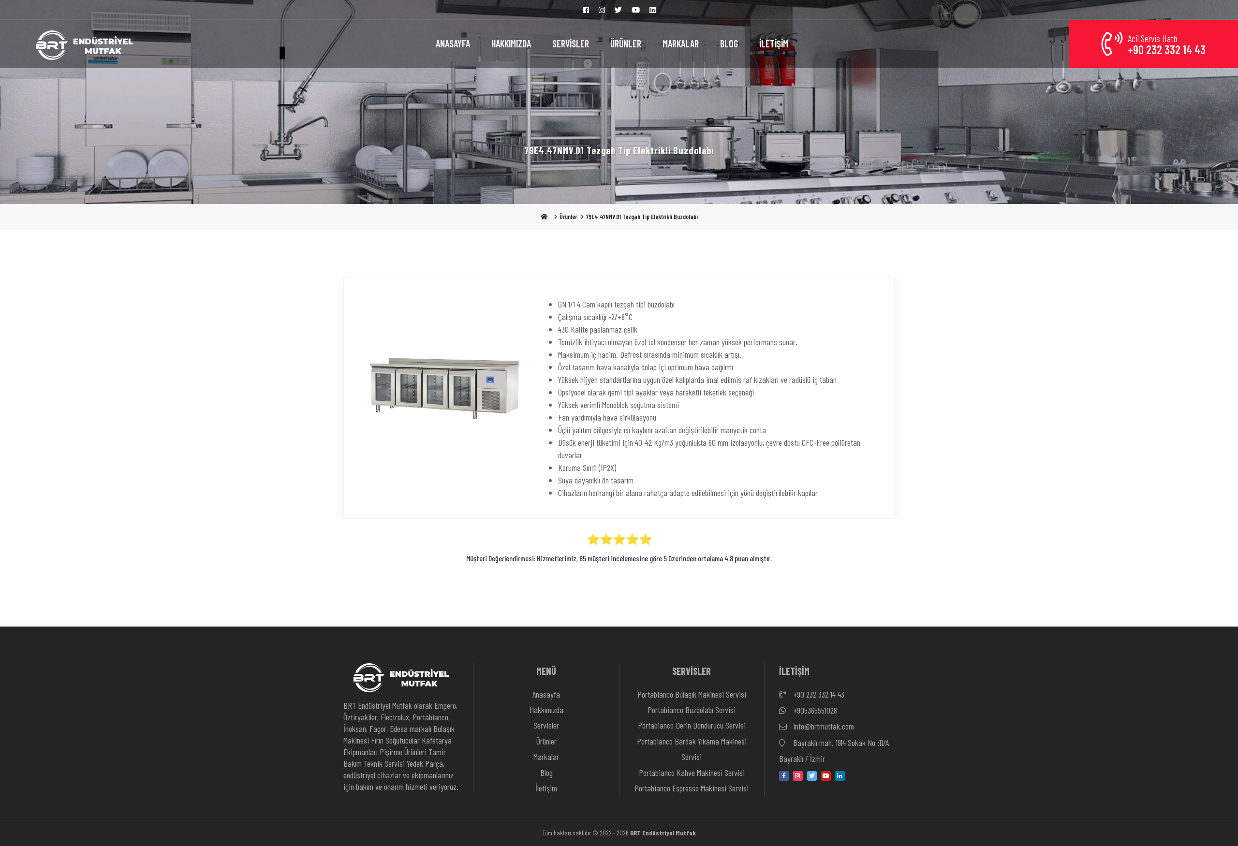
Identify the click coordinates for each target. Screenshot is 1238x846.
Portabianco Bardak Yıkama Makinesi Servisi (692, 749)
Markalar (546, 756)
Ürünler (568, 216)
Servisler (546, 725)
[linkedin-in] (840, 776)
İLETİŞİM (773, 43)
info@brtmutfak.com (822, 726)
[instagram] (798, 776)
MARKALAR (681, 43)
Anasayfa (546, 694)
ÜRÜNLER (625, 43)
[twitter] (812, 776)
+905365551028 (814, 710)
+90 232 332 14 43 (817, 694)
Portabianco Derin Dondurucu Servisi (692, 725)
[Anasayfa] (84, 44)
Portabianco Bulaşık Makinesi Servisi (691, 694)
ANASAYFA (453, 43)
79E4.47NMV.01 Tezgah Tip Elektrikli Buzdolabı (642, 216)
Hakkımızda (546, 709)
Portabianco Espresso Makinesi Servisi (691, 788)
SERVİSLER (570, 43)
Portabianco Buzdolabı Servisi (692, 709)
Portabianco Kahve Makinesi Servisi (692, 772)
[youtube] (826, 776)
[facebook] (784, 776)
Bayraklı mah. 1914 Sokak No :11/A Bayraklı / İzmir (834, 750)
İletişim (546, 788)
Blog (546, 772)
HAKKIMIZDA (511, 43)
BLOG (729, 43)
